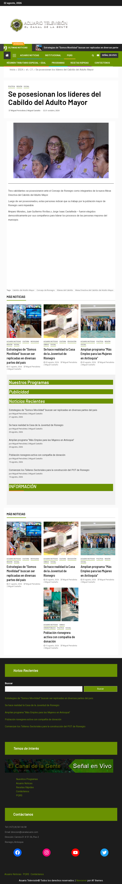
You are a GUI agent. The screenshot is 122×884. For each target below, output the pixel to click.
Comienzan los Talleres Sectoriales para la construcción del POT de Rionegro (49, 470)
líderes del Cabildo (65, 290)
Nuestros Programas (27, 779)
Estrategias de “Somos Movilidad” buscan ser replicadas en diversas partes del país (53, 410)
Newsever (81, 880)
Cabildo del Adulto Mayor (23, 290)
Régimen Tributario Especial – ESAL (26, 63)
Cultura (25, 341)
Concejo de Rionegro (46, 290)
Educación (72, 341)
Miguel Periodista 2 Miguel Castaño (26, 111)
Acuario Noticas (24, 783)
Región (19, 86)
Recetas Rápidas (80, 63)
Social (26, 86)
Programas (58, 63)
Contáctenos (102, 63)
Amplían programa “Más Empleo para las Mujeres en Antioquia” (96, 353)
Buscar (9, 683)
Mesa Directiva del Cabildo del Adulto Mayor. (94, 290)
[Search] (93, 55)
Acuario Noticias (29, 55)
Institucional (53, 55)
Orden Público (50, 628)
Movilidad (35, 341)
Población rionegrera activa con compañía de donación (37, 455)
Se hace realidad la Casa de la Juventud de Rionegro (59, 353)
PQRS (69, 55)
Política (11, 86)
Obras (46, 345)
